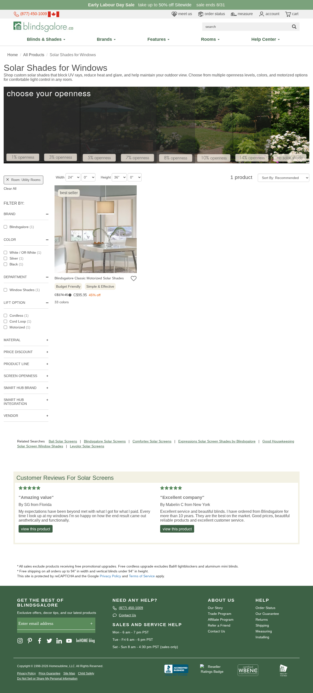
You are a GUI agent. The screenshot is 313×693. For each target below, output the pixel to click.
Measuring (264, 631)
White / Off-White (25, 252)
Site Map (69, 673)
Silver (16, 258)
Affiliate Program (221, 619)
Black (16, 264)
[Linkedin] (60, 640)
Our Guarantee (267, 614)
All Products (33, 55)
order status (214, 14)
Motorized (20, 327)
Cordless (19, 315)
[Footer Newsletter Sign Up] (56, 625)
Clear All (10, 188)
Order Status (265, 608)
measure (245, 14)
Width (60, 177)
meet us (184, 14)
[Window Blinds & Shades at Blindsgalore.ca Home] (43, 26)
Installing (262, 637)
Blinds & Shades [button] (45, 39)
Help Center (264, 39)
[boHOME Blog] (87, 640)
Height (106, 177)
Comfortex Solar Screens (152, 441)
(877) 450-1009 (33, 14)
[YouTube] (70, 640)
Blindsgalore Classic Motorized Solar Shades (89, 278)
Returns (262, 619)
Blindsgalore (22, 227)
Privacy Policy (110, 576)
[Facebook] (41, 640)
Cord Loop (20, 321)
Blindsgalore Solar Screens (105, 441)
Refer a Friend (219, 625)
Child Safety (86, 673)
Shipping (262, 625)
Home (12, 55)
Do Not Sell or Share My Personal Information (47, 678)
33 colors (62, 302)
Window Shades (25, 290)
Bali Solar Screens (63, 441)
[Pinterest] (31, 640)
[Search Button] (294, 26)
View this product (35, 529)
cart (294, 14)
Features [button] (157, 39)
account (272, 14)
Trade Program (219, 614)
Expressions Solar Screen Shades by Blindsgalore (217, 441)
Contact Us (127, 615)
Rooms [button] (209, 39)
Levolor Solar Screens (87, 446)
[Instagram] (21, 640)
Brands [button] (105, 39)
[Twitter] (50, 640)
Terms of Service (142, 576)
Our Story (215, 608)
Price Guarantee (49, 673)
